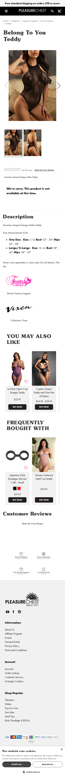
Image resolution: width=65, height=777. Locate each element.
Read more (52, 759)
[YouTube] (7, 611)
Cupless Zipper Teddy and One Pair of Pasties (44, 392)
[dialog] (32, 761)
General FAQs (12, 641)
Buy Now (17, 407)
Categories (15, 21)
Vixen (25, 320)
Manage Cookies (14, 681)
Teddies (9, 23)
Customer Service (14, 677)
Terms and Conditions (16, 650)
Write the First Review (44, 170)
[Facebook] (13, 611)
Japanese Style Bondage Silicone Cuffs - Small (17, 479)
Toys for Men (11, 708)
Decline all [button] (47, 764)
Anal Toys (10, 716)
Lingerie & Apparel (30, 21)
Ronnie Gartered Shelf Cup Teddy (44, 477)
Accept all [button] (16, 764)
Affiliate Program (13, 633)
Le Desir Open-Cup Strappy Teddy (17, 390)
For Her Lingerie (46, 21)
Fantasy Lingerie (23, 293)
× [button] (61, 749)
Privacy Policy (12, 646)
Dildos (8, 704)
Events (8, 637)
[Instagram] (19, 611)
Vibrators (9, 699)
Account (9, 668)
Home (5, 21)
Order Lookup (12, 673)
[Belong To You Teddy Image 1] (32, 85)
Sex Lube (9, 712)
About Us (9, 629)
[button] (11, 11)
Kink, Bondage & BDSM (17, 720)
